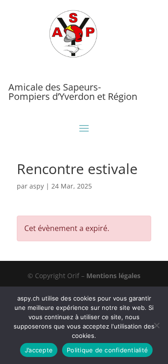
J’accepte (39, 350)
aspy (36, 186)
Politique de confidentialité (107, 350)
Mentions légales (113, 275)
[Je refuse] (156, 325)
